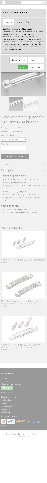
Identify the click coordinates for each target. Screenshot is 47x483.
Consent (8, 22)
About (28, 22)
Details (19, 22)
